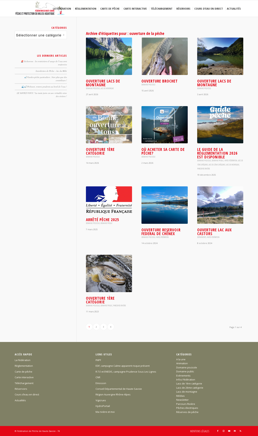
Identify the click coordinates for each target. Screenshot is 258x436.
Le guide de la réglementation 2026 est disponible (217, 153)
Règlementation (24, 365)
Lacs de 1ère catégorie (189, 383)
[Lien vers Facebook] (218, 431)
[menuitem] (62, 8)
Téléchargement (24, 383)
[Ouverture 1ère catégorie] (109, 125)
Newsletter (182, 399)
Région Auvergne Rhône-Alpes (113, 394)
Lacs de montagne (107, 88)
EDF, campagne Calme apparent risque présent (123, 365)
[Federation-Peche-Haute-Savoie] (40, 8)
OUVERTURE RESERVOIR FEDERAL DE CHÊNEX (161, 231)
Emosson (101, 383)
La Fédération (22, 360)
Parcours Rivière (203, 168)
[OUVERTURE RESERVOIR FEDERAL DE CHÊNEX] (164, 205)
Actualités (20, 400)
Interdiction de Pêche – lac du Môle (51, 70)
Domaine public (218, 160)
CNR (98, 377)
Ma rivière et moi (105, 412)
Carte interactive (24, 377)
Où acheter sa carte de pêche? (163, 151)
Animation (182, 363)
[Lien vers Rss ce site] (240, 431)
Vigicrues (101, 400)
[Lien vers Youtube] (229, 431)
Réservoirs (21, 388)
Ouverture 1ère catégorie (100, 151)
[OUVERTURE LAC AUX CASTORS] (220, 205)
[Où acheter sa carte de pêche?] (164, 125)
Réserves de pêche (187, 412)
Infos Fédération (230, 160)
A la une (180, 359)
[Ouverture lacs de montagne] (109, 56)
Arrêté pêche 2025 (102, 219)
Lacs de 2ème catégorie (217, 164)
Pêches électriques (187, 408)
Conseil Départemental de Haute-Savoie (119, 388)
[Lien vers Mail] (235, 431)
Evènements (201, 237)
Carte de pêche (23, 371)
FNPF (98, 360)
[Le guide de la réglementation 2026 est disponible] (220, 125)
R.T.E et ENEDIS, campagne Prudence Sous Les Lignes (126, 371)
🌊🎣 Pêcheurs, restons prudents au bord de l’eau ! (44, 86)
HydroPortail (103, 406)
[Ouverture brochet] (164, 56)
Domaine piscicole (93, 88)
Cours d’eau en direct (27, 394)
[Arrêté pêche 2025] (109, 200)
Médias (180, 395)
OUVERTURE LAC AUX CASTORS (214, 231)
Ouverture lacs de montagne (103, 82)
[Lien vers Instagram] (223, 431)
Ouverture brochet (159, 81)
